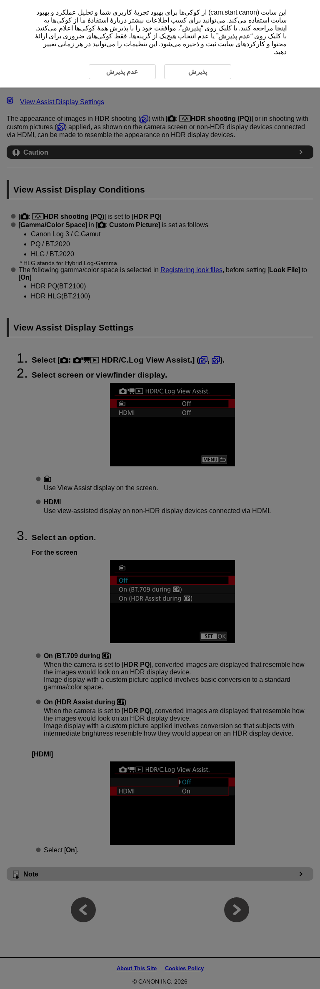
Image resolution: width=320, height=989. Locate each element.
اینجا (281, 28)
